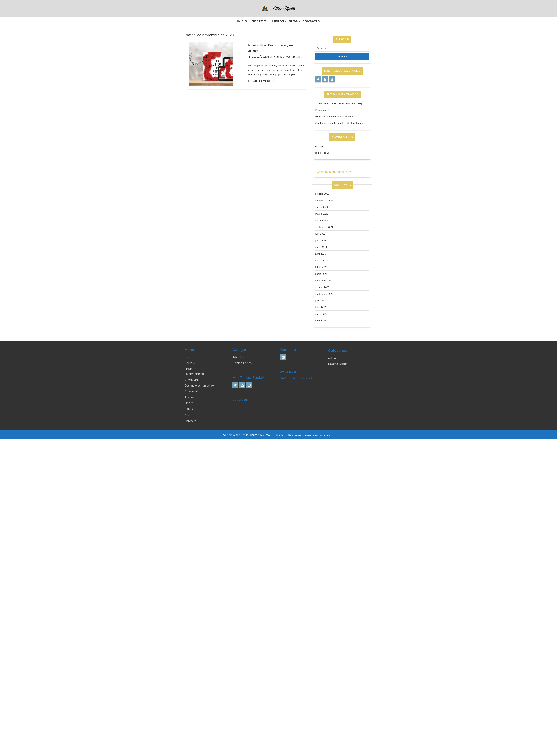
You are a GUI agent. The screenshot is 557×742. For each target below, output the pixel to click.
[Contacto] (283, 357)
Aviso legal (288, 372)
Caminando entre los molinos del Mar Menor (339, 123)
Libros (278, 21)
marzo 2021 (321, 260)
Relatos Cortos (323, 153)
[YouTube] (325, 79)
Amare (189, 408)
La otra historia (194, 373)
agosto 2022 (321, 207)
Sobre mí (259, 21)
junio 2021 (320, 240)
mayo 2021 (321, 247)
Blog (293, 21)
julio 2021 (320, 234)
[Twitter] (318, 79)
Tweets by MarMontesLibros (333, 172)
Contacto (311, 21)
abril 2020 (320, 320)
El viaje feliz (192, 391)
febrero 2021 (322, 267)
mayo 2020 (321, 314)
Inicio (242, 21)
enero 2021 (321, 274)
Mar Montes (282, 56)
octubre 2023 (322, 194)
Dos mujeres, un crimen (200, 385)
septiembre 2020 (324, 294)
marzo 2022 (321, 214)
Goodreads (240, 400)
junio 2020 (320, 307)
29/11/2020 (260, 56)
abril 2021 (320, 254)
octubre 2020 (322, 287)
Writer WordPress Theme (240, 435)
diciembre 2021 (323, 220)
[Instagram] (332, 79)
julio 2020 (320, 300)
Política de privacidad (296, 378)
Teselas (189, 397)
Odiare (189, 403)
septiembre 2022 (324, 200)
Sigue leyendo (261, 81)
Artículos (320, 146)
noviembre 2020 (323, 280)
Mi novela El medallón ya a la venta (334, 116)
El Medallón (192, 379)
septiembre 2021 (324, 227)
